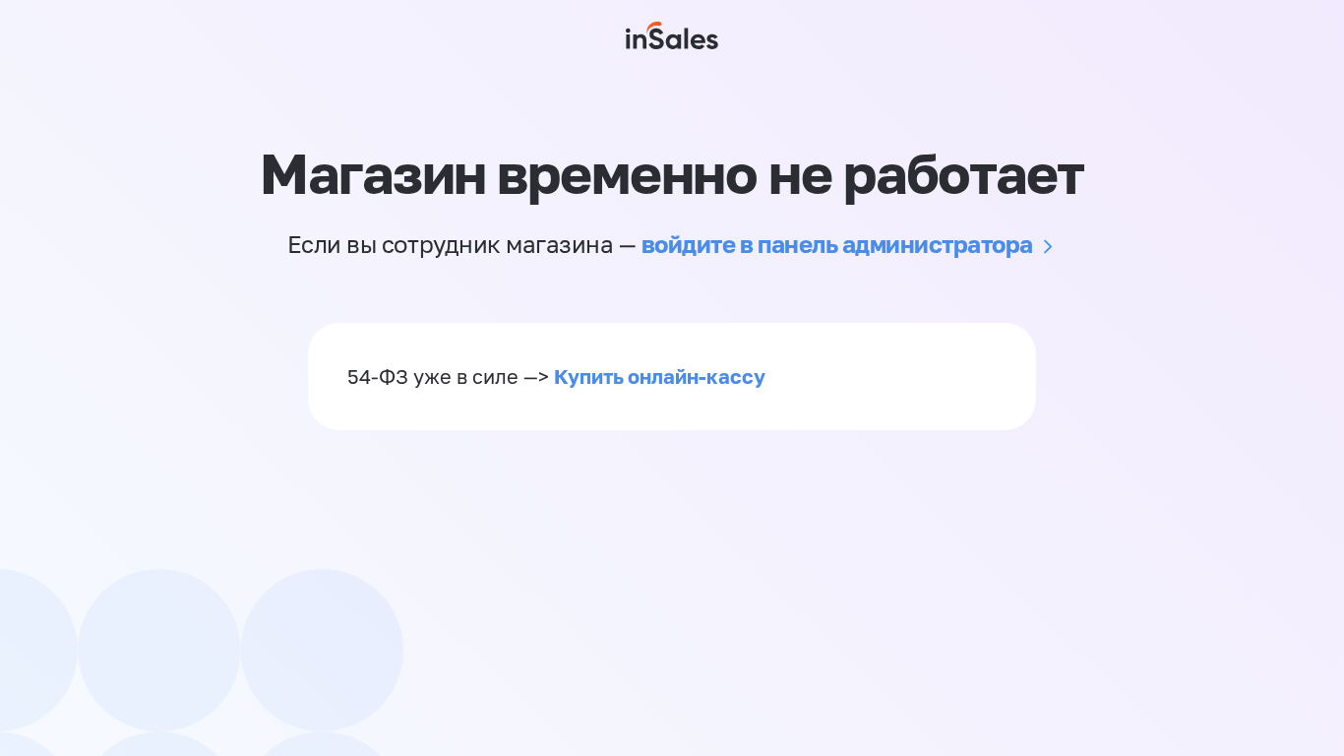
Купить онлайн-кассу (659, 376)
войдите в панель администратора (837, 243)
